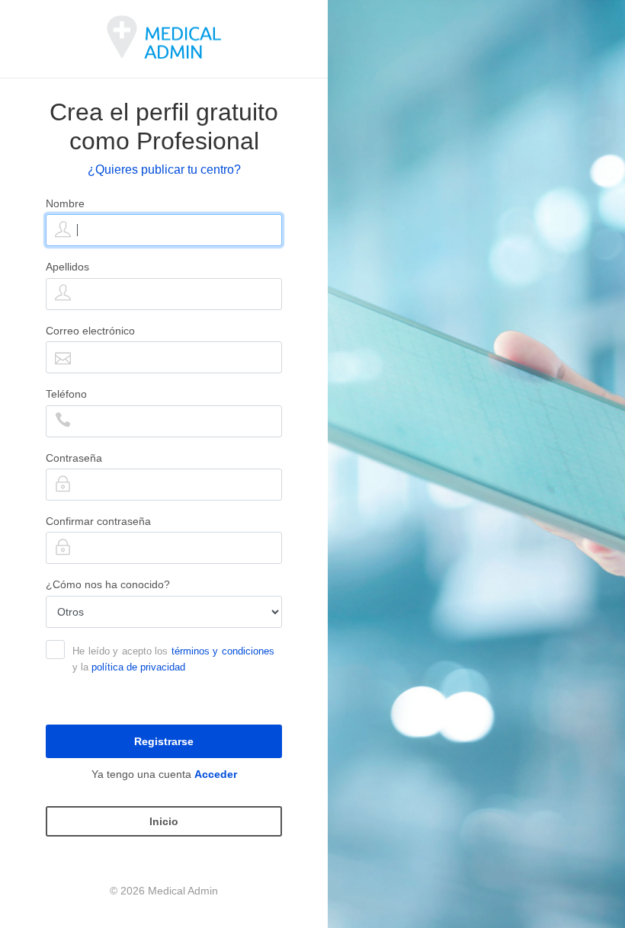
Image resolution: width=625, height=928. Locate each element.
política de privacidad (138, 667)
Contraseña (74, 458)
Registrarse (164, 741)
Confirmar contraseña (98, 521)
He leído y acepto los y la (173, 659)
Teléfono (66, 394)
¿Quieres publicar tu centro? (164, 169)
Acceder (215, 774)
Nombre (65, 203)
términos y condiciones (222, 651)
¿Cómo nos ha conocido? (108, 584)
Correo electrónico (90, 331)
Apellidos (67, 267)
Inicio (163, 821)
